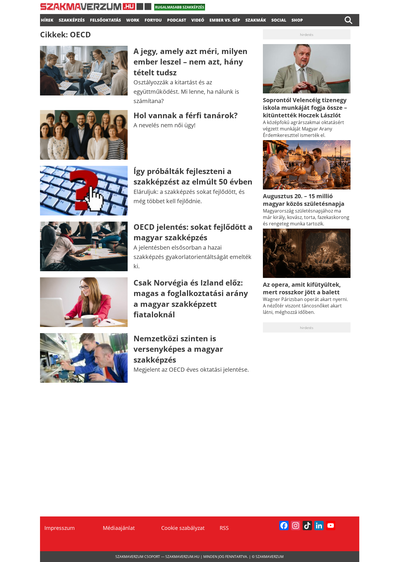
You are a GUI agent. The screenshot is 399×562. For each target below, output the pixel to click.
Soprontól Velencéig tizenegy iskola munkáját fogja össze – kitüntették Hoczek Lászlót (305, 107)
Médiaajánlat (119, 527)
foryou (153, 19)
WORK (132, 19)
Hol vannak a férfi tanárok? (185, 115)
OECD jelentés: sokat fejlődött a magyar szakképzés (193, 232)
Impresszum (59, 527)
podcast (176, 19)
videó (197, 19)
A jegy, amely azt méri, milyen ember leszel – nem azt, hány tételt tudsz (190, 62)
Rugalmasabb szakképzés (179, 7)
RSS (224, 527)
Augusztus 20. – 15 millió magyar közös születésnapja (303, 200)
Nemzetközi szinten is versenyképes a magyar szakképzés (178, 349)
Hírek (47, 19)
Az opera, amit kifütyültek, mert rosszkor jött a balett (302, 288)
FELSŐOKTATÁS (105, 19)
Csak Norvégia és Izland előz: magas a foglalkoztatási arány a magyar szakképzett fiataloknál (190, 298)
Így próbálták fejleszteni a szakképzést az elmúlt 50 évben (192, 176)
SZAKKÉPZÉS (72, 19)
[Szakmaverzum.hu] (95, 9)
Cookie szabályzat (182, 527)
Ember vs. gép (224, 19)
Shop (297, 19)
